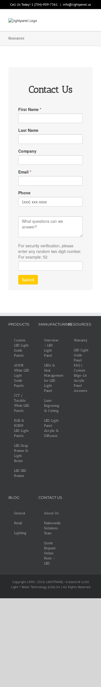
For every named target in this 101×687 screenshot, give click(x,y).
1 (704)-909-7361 (45, 4)
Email (24, 172)
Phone (24, 192)
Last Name (28, 130)
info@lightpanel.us (77, 4)
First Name (29, 109)
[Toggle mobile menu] (90, 21)
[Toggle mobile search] (80, 21)
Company (27, 151)
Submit (28, 280)
